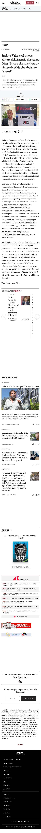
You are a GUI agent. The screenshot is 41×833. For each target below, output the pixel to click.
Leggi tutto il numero (20, 567)
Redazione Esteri (8, 464)
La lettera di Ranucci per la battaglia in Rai (20, 386)
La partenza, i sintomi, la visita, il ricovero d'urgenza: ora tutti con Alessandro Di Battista (14, 435)
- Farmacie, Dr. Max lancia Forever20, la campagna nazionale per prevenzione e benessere (17, 602)
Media (4, 45)
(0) (38, 424)
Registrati (29, 698)
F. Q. (3, 76)
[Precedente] (3, 317)
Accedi (12, 698)
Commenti (7, 131)
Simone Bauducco (8, 495)
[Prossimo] (37, 317)
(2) (28, 319)
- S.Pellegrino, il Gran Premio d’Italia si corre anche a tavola (20, 598)
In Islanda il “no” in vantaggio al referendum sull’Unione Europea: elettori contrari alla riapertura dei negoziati (14, 456)
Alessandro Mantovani (10, 424)
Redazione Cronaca (12, 319)
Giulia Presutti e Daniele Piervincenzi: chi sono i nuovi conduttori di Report (13, 306)
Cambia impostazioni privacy (13, 767)
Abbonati (30, 3)
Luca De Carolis (7, 444)
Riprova (20, 744)
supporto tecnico (28, 736)
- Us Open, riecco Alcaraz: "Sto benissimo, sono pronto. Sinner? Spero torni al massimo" (18, 589)
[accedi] (37, 3)
